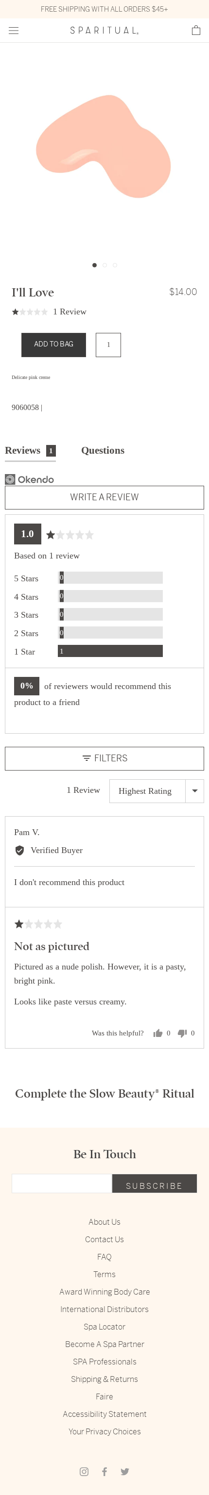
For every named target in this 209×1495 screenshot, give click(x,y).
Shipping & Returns (104, 1379)
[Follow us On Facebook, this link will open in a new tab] (104, 1471)
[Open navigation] (13, 30)
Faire (104, 1397)
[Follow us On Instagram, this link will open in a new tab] (84, 1471)
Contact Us (104, 1239)
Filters (110, 758)
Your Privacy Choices (105, 1432)
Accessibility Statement (105, 1414)
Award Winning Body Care (104, 1292)
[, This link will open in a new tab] (29, 479)
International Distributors (104, 1309)
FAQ (104, 1257)
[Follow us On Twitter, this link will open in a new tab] (125, 1471)
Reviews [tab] (29, 450)
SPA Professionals (105, 1362)
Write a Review (104, 497)
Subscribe (154, 1186)
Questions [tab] (102, 450)
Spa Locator (104, 1327)
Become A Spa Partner (104, 1344)
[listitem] (104, 378)
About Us (104, 1222)
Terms (104, 1274)
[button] (196, 30)
